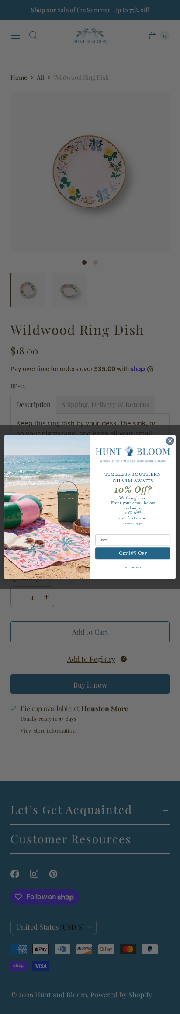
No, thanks (133, 568)
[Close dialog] (170, 441)
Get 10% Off (133, 553)
